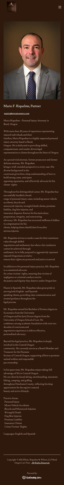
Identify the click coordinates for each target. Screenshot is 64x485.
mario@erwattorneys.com (16, 113)
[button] (60, 7)
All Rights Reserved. (40, 463)
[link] (11, 7)
